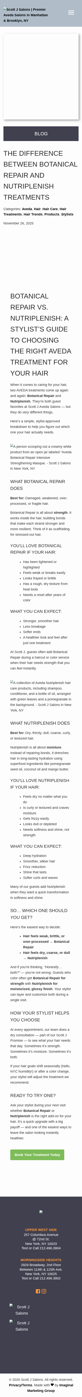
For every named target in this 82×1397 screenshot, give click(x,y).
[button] (38, 1292)
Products (51, 214)
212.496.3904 (50, 1248)
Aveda (27, 209)
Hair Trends (33, 214)
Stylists (67, 214)
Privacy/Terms (20, 1385)
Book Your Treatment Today (37, 1155)
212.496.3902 (50, 1278)
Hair (37, 209)
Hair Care (50, 209)
